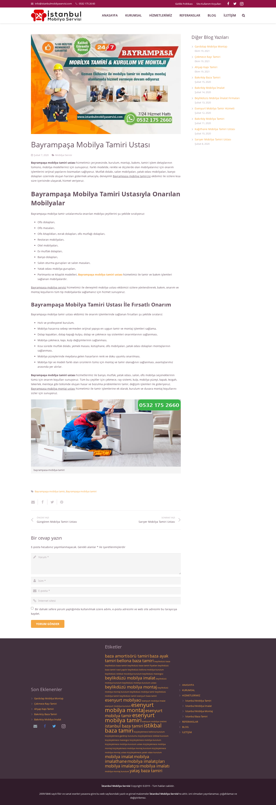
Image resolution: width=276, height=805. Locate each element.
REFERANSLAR (190, 721)
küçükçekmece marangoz (117, 740)
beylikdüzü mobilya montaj (131, 687)
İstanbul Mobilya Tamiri (198, 700)
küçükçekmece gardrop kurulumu (121, 736)
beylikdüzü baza (162, 661)
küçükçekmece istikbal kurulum (153, 736)
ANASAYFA (188, 685)
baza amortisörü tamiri (127, 656)
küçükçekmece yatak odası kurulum (144, 752)
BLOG (185, 727)
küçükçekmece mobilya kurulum (145, 740)
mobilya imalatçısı (122, 766)
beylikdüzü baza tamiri (116, 665)
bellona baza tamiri (135, 660)
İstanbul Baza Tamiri (196, 716)
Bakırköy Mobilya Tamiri (209, 118)
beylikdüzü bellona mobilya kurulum (146, 669)
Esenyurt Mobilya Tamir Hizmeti (215, 108)
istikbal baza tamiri (133, 728)
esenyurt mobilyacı (123, 700)
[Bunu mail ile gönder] (34, 502)
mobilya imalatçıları (146, 761)
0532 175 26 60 (87, 3)
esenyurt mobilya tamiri (130, 717)
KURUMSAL (188, 690)
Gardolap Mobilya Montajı (211, 46)
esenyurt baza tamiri (147, 696)
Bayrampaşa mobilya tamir (50, 491)
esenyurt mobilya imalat (153, 701)
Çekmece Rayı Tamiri (207, 57)
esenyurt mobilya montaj (129, 707)
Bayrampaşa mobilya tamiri (81, 491)
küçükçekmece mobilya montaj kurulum (131, 748)
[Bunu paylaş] (43, 502)
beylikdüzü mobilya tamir (142, 692)
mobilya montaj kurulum (117, 771)
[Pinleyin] (60, 502)
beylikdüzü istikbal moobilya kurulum (123, 673)
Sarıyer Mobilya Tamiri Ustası (213, 139)
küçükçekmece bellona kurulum (149, 731)
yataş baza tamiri (146, 770)
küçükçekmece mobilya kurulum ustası (124, 744)
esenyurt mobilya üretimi (154, 721)
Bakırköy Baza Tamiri (207, 77)
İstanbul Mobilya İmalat (198, 706)
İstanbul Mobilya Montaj (199, 711)
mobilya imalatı (155, 766)
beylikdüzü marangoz (152, 673)
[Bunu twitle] (52, 502)
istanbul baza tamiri (124, 726)
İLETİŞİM (187, 732)
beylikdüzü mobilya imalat (130, 678)
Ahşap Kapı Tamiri (206, 67)
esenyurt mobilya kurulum (118, 706)
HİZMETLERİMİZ (191, 695)
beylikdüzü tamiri (128, 696)
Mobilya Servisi (63, 155)
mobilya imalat (119, 756)
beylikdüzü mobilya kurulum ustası (139, 683)
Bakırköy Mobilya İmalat (210, 88)
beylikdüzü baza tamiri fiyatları (142, 665)
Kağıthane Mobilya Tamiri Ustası (215, 129)
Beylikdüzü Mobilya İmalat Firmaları (217, 98)
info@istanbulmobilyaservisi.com (53, 3)
